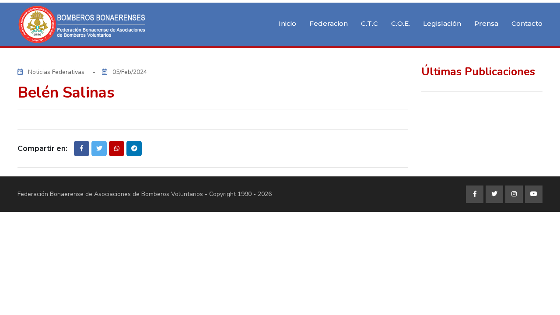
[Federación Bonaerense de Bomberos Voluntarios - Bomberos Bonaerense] (83, 24)
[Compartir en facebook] (81, 148)
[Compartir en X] (99, 148)
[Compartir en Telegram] (134, 148)
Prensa (486, 23)
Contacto (526, 23)
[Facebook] (474, 194)
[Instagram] (514, 194)
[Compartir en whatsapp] (116, 148)
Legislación (442, 23)
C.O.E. (400, 23)
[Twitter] (494, 194)
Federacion (328, 23)
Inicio (287, 23)
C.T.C (369, 23)
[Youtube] (533, 194)
